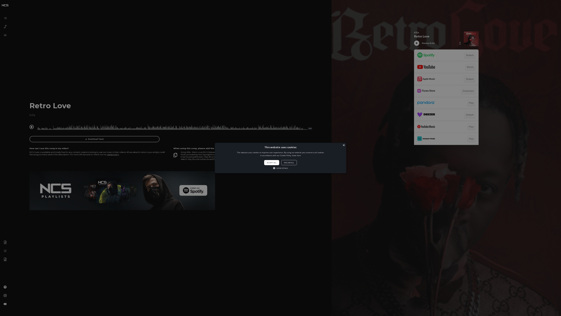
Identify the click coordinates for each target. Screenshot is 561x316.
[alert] (280, 158)
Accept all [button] (272, 163)
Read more (296, 155)
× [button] (344, 145)
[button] (280, 158)
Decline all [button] (289, 163)
